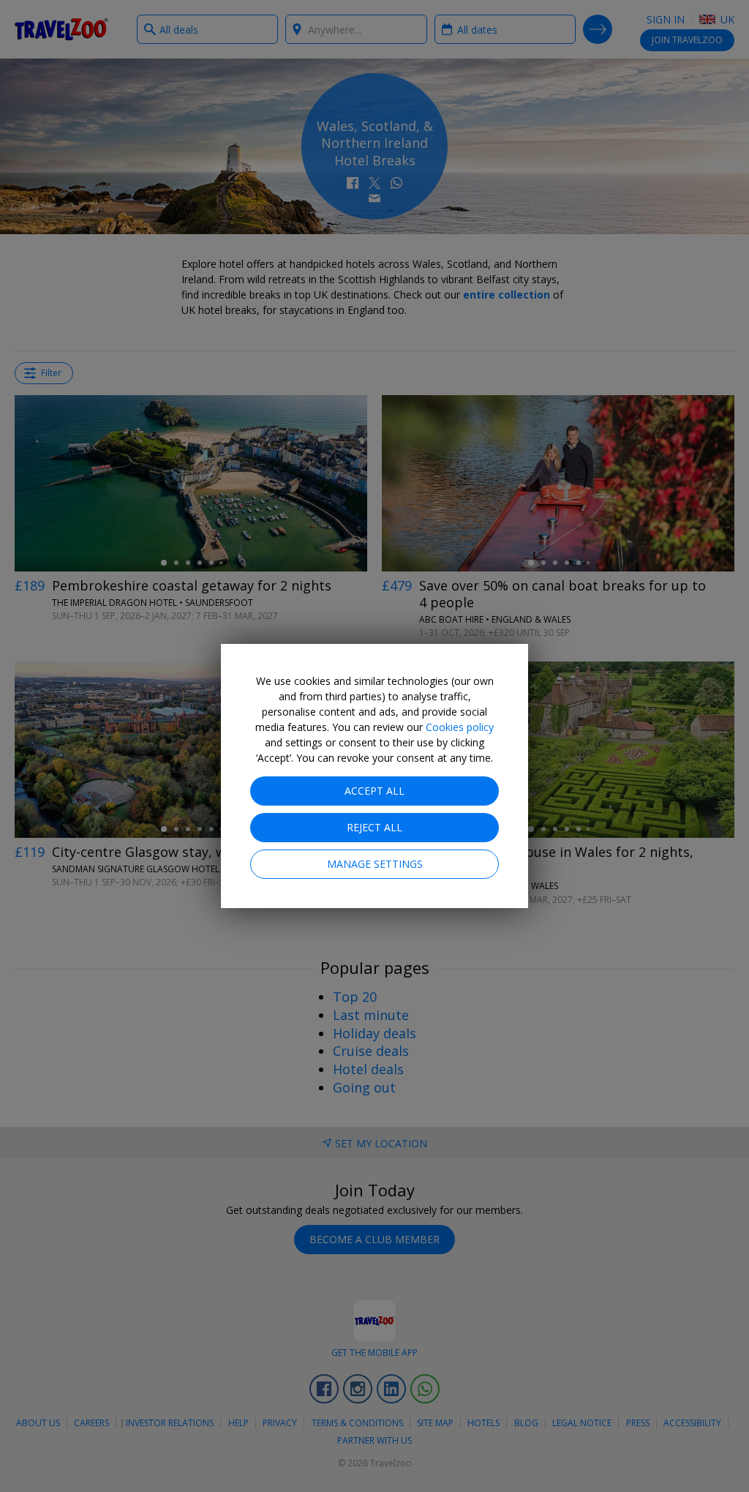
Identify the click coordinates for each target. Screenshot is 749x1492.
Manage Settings (375, 864)
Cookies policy (460, 727)
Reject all (374, 827)
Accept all (374, 791)
